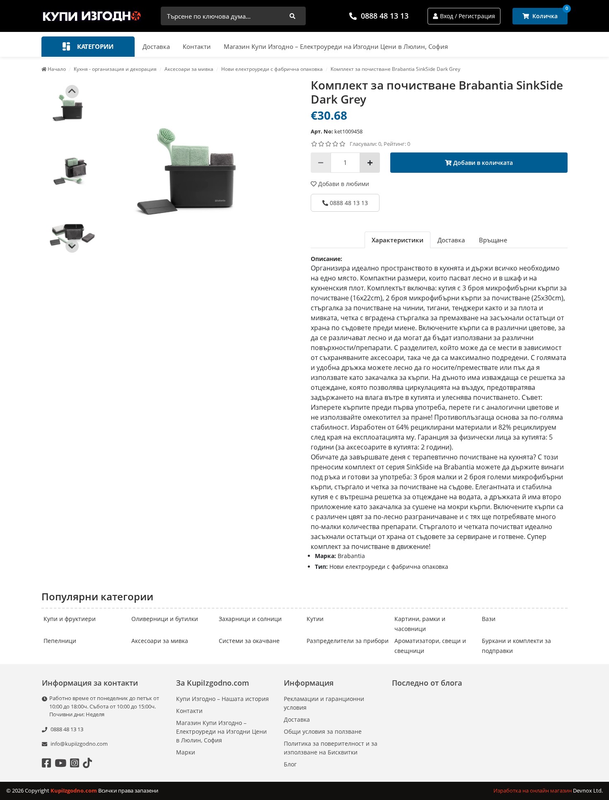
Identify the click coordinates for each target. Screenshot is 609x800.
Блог (290, 764)
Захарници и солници (250, 619)
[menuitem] (72, 107)
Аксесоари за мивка (159, 641)
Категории (94, 46)
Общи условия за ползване (323, 731)
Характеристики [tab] (397, 240)
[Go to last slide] (72, 91)
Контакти (197, 46)
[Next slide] (72, 246)
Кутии (315, 619)
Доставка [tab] (451, 240)
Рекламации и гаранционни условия (324, 703)
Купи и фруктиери (70, 619)
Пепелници (60, 641)
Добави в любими (343, 184)
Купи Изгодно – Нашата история (222, 699)
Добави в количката (482, 163)
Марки (185, 752)
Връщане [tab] (493, 240)
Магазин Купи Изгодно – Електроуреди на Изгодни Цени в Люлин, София (336, 46)
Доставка (156, 46)
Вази (488, 619)
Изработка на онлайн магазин (533, 790)
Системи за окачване (249, 641)
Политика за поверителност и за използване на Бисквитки (330, 748)
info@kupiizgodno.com (79, 743)
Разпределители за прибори (348, 641)
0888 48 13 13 (384, 16)
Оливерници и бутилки (164, 619)
